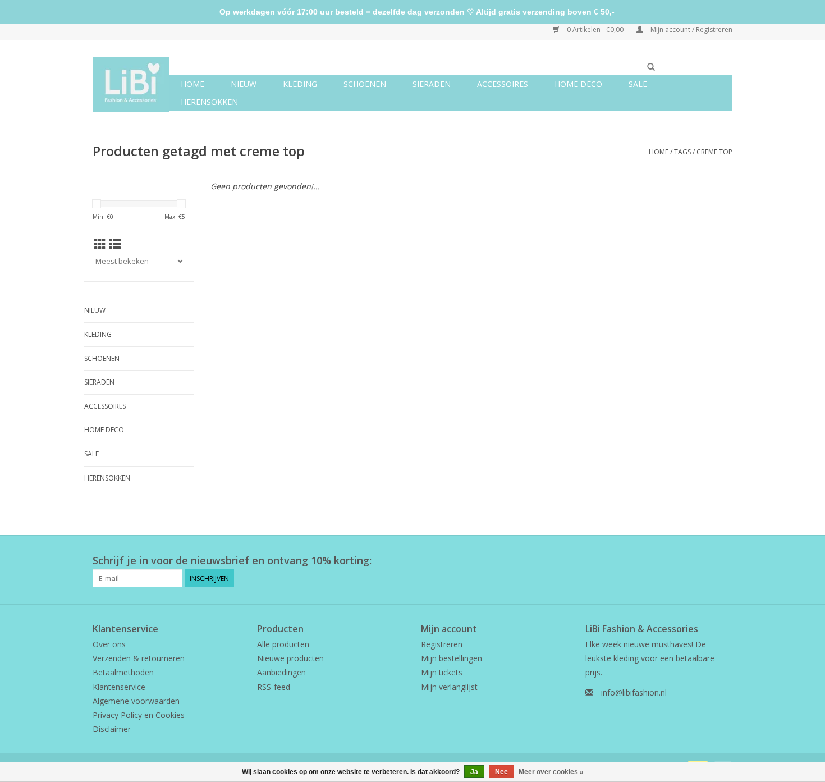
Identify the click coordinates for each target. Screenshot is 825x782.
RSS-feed (273, 687)
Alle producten (283, 644)
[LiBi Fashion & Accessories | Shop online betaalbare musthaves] (131, 84)
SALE (638, 84)
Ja (474, 772)
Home (192, 84)
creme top (714, 152)
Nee (501, 772)
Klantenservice (119, 687)
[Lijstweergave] (115, 244)
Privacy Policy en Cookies (139, 715)
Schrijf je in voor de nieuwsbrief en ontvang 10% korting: (232, 560)
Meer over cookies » (551, 772)
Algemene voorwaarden (136, 701)
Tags (682, 152)
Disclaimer (112, 729)
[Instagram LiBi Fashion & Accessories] (723, 561)
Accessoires (502, 84)
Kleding (300, 84)
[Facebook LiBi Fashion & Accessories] (703, 561)
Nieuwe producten (290, 658)
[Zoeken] (651, 67)
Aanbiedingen (281, 672)
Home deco (578, 84)
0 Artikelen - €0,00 (595, 29)
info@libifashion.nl (634, 692)
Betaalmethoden (123, 672)
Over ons (109, 644)
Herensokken (209, 102)
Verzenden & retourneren (139, 658)
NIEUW (243, 84)
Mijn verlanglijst (449, 687)
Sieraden (431, 84)
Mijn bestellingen (451, 658)
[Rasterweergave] (100, 244)
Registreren (441, 644)
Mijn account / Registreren (690, 29)
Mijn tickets (441, 672)
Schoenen (364, 84)
